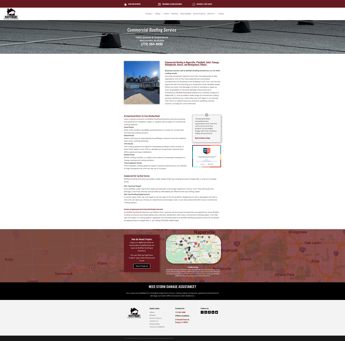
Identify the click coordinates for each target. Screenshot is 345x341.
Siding (157, 14)
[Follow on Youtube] (216, 312)
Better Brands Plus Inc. (167, 338)
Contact (221, 14)
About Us (210, 14)
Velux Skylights (185, 14)
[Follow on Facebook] (202, 312)
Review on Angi (202, 138)
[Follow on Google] (205, 312)
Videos (152, 312)
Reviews (153, 315)
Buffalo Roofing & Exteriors (187, 93)
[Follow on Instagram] (209, 312)
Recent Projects (199, 14)
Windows (174, 14)
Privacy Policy (155, 324)
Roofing (148, 14)
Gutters (166, 14)
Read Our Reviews (134, 4)
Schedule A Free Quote (204, 4)
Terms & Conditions (157, 327)
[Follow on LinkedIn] (212, 312)
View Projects (141, 266)
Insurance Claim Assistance (172, 4)
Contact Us (154, 321)
